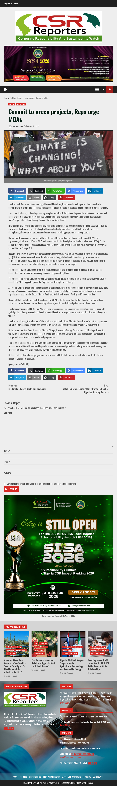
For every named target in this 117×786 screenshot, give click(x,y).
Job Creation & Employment (16, 650)
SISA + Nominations (51, 776)
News (15, 776)
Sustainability (39, 653)
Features (23, 776)
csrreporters (18, 126)
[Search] (103, 89)
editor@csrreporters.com (82, 753)
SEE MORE (92, 762)
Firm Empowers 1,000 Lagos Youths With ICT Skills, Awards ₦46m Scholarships (100, 644)
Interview (87, 776)
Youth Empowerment (98, 653)
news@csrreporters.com (70, 757)
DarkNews (76, 783)
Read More (9, 727)
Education (43, 643)
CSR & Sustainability (14, 647)
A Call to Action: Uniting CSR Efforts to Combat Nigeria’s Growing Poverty (85, 389)
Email (7, 462)
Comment (8, 412)
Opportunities (35, 776)
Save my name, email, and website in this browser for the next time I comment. (41, 483)
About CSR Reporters (71, 776)
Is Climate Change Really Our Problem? (27, 387)
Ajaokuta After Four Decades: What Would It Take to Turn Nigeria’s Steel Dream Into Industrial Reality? (16, 644)
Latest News (21, 104)
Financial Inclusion (41, 647)
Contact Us (98, 776)
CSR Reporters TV (109, 89)
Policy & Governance (70, 653)
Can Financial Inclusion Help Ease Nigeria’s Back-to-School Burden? (44, 663)
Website (7, 473)
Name (7, 451)
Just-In (11, 104)
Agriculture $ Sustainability (72, 647)
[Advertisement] (58, 63)
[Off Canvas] (5, 89)
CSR (36, 643)
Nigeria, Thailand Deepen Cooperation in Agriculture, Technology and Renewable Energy (72, 644)
